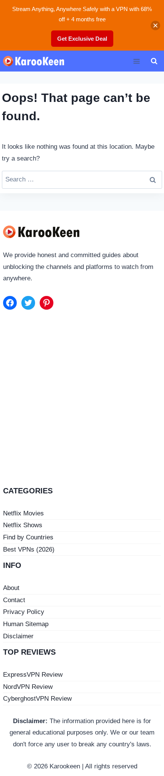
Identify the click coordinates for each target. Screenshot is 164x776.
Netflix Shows (22, 525)
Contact (14, 600)
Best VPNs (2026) (29, 549)
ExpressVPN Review (33, 674)
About (11, 588)
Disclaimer (18, 636)
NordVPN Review (28, 686)
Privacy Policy (23, 611)
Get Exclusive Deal (82, 38)
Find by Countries (28, 537)
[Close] (155, 25)
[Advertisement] (82, 399)
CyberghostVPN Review (37, 698)
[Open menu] (136, 61)
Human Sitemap (25, 624)
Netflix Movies (23, 513)
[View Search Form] (154, 61)
